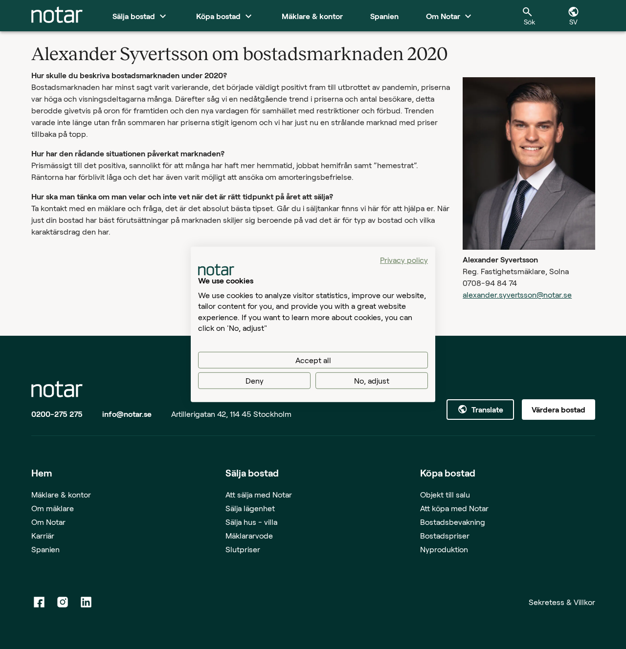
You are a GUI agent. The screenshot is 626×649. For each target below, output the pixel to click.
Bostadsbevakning (452, 521)
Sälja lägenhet (250, 508)
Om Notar (48, 521)
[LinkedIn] (86, 602)
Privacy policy (404, 259)
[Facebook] (39, 602)
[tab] (57, 15)
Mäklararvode (249, 535)
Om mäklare (52, 508)
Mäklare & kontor (61, 494)
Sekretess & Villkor (562, 601)
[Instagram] (62, 602)
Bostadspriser (445, 535)
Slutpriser (242, 549)
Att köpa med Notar (454, 508)
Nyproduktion (444, 549)
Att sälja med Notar (258, 494)
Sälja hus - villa (251, 521)
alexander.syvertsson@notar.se (517, 294)
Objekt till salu (445, 494)
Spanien (45, 549)
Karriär (42, 535)
